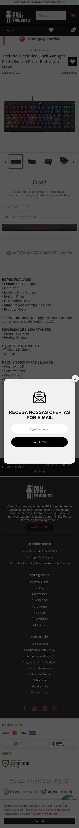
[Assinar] (39, 442)
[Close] (75, 378)
